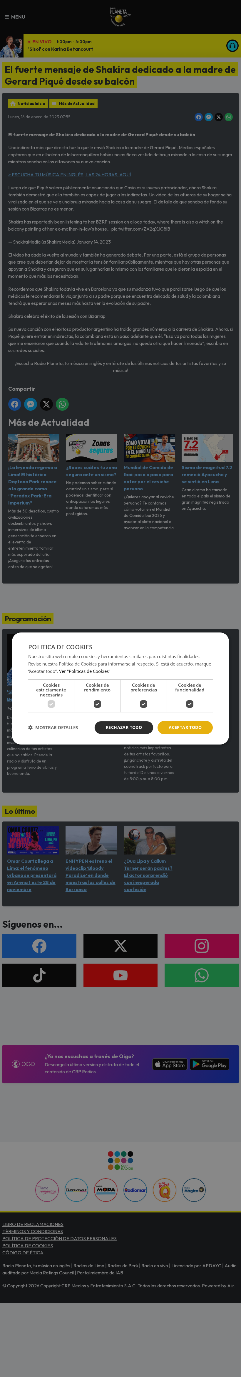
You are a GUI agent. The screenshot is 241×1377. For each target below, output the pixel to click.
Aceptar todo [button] (185, 727)
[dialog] (120, 688)
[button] (53, 727)
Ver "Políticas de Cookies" (85, 671)
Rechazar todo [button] (124, 727)
